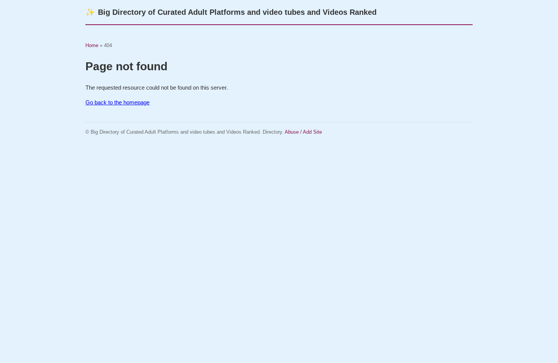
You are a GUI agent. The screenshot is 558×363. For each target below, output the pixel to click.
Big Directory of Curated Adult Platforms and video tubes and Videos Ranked (231, 12)
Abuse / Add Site (303, 132)
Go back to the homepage (117, 102)
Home (91, 45)
